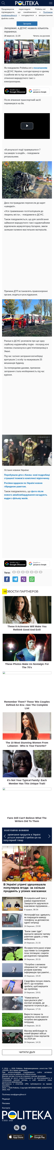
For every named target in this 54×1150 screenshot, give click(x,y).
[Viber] (23, 579)
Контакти (6, 1108)
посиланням (40, 68)
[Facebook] (7, 579)
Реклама (6, 1103)
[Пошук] (3, 3)
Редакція (6, 1099)
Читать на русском (41, 36)
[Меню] (50, 3)
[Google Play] (38, 1137)
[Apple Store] (15, 1137)
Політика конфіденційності (14, 1094)
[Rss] (16, 1127)
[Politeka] (27, 3)
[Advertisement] (27, 260)
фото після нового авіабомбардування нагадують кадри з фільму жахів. (25, 494)
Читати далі (27, 1052)
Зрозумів (27, 24)
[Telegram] (15, 579)
